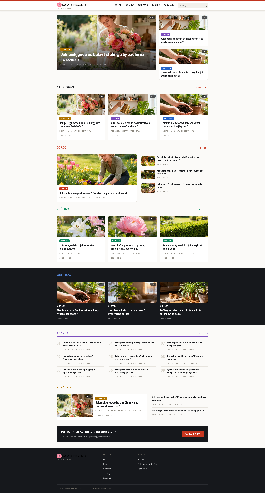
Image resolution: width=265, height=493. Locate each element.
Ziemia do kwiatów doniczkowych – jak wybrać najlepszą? (183, 124)
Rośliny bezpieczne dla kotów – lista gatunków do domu (180, 312)
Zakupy (156, 5)
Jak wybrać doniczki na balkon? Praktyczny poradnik (77, 357)
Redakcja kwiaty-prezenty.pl (75, 131)
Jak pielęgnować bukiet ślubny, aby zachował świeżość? (103, 57)
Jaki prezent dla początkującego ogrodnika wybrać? (78, 371)
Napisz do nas (193, 434)
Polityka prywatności (147, 464)
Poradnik (169, 5)
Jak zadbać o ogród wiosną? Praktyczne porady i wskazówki (93, 193)
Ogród (118, 5)
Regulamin (142, 468)
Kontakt (141, 459)
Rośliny (130, 5)
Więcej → (203, 148)
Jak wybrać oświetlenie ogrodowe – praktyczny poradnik (132, 371)
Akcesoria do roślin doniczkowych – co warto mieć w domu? (182, 40)
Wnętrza (143, 5)
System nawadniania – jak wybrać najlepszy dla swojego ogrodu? (183, 371)
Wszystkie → (202, 88)
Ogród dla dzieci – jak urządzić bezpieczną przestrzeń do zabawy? (178, 158)
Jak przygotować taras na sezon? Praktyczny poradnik (179, 410)
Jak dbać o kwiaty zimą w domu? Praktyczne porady (126, 312)
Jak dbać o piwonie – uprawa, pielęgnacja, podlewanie (128, 247)
